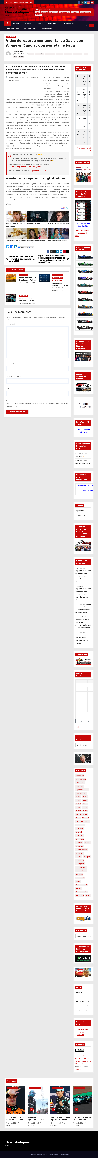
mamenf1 (19, 51)
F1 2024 (78, 811)
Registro (78, 992)
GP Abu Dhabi (84, 821)
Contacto (80, 1035)
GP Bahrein (79, 828)
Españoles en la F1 (65, 12)
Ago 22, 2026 (12, 1123)
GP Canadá (80, 839)
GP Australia (80, 825)
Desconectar (80, 515)
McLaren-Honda (81, 871)
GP (77, 821)
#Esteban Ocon (50, 54)
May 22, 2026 (23, 303)
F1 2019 (85, 800)
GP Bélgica (79, 836)
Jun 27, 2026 (56, 288)
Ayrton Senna (47, 28)
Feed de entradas (82, 1001)
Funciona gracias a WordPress (39, 1155)
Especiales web (81, 793)
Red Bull (78, 888)
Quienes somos (82, 1029)
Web (8, 388)
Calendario (52, 23)
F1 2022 (78, 807)
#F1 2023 (59, 54)
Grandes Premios (57, 275)
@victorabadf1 (13, 167)
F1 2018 (78, 800)
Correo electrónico (14, 376)
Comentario (11, 324)
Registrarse (79, 511)
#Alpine (31, 54)
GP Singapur (80, 864)
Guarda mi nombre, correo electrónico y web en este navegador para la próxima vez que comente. (37, 404)
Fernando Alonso (85, 12)
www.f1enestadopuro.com (81, 1069)
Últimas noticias (57, 277)
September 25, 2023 (38, 170)
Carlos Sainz (80, 783)
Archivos (16, 23)
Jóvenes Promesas (69, 23)
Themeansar (65, 1155)
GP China (79, 843)
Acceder (78, 997)
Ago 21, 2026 (57, 1123)
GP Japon (87, 857)
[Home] (7, 23)
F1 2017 (85, 797)
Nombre (10, 364)
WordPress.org (81, 1010)
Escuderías (44, 12)
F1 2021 (85, 804)
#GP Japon (67, 54)
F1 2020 (78, 804)
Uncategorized (11, 37)
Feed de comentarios (83, 1006)
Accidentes (80, 776)
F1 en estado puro (17, 12)
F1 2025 (85, 811)
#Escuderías (39, 54)
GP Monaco (80, 860)
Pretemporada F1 (81, 885)
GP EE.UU (87, 843)
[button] (87, 26)
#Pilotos (21, 57)
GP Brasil (79, 832)
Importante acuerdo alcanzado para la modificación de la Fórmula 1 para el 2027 (83, 576)
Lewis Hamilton (81, 867)
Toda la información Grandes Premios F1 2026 (82, 233)
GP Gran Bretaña (81, 850)
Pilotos (37, 12)
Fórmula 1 (38, 14)
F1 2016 (78, 797)
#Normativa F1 (77, 54)
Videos (88, 895)
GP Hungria (79, 853)
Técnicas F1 (75, 12)
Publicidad (80, 1032)
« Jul (77, 727)
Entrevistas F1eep (13, 28)
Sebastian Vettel (81, 892)
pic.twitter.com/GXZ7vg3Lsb (30, 167)
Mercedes (79, 874)
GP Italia (78, 857)
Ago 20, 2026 (23, 282)
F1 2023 (85, 807)
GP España (79, 846)
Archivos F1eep (53, 12)
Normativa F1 (80, 878)
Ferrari (78, 818)
